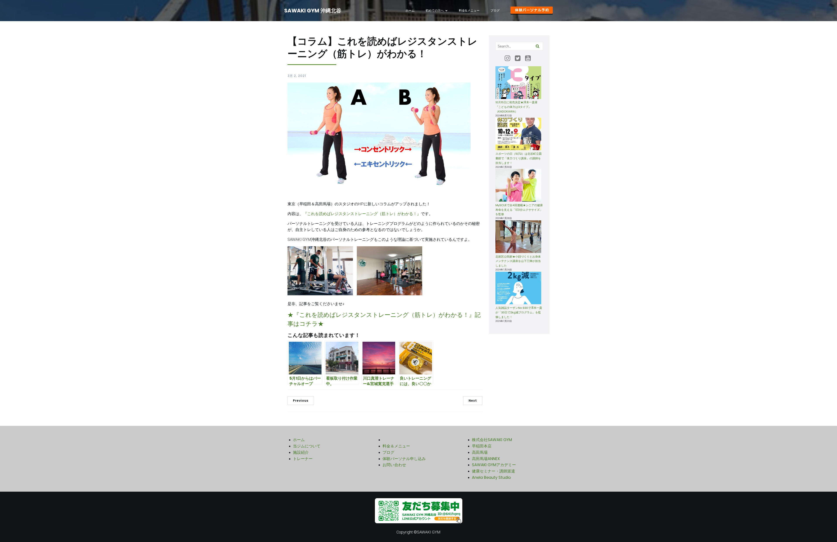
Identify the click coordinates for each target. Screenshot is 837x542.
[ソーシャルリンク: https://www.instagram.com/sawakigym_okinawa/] (509, 58)
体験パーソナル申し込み (404, 458)
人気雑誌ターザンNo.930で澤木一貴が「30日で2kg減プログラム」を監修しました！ (518, 312)
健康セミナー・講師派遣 (493, 471)
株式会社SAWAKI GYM (492, 439)
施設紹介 (301, 452)
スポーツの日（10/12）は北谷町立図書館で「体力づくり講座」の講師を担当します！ (518, 158)
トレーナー (303, 458)
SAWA (477, 464)
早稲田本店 (482, 446)
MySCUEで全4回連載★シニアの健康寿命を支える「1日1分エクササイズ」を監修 (519, 209)
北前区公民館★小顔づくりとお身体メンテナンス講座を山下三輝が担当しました (518, 261)
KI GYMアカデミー (499, 464)
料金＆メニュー (396, 446)
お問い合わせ (394, 464)
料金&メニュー (469, 10)
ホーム (410, 10)
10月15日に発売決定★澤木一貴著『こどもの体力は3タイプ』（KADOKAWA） (516, 107)
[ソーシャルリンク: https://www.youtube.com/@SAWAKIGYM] (529, 58)
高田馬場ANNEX (486, 458)
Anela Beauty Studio (491, 477)
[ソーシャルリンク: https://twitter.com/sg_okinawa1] (519, 58)
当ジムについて (306, 446)
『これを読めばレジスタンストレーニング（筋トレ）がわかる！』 (362, 213)
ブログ (495, 10)
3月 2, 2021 (297, 76)
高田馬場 (480, 452)
